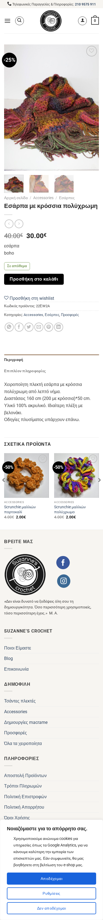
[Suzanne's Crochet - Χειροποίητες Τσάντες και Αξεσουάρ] (50, 20)
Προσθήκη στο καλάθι (34, 279)
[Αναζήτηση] (19, 20)
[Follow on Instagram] (63, 581)
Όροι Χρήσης (17, 817)
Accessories (43, 198)
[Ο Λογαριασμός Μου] (82, 20)
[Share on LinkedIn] (58, 327)
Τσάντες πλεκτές (20, 701)
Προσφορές (70, 315)
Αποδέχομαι (51, 878)
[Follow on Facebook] (62, 562)
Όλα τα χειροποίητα (23, 743)
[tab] (51, 359)
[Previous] (13, 107)
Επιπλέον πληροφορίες (25, 371)
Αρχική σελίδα (16, 198)
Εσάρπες (67, 198)
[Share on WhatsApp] (9, 327)
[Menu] (7, 20)
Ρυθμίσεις (51, 893)
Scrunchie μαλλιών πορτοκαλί (20, 509)
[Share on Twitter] (29, 327)
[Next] (90, 107)
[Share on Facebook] (19, 327)
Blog (8, 658)
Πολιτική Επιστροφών (25, 796)
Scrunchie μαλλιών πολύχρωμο (70, 509)
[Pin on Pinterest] (48, 327)
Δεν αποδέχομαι (51, 908)
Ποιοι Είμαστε (17, 648)
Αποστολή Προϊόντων (25, 775)
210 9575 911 (85, 4)
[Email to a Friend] (38, 327)
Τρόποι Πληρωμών (23, 786)
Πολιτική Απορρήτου (24, 807)
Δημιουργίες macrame (26, 722)
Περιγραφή (13, 360)
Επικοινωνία (16, 669)
